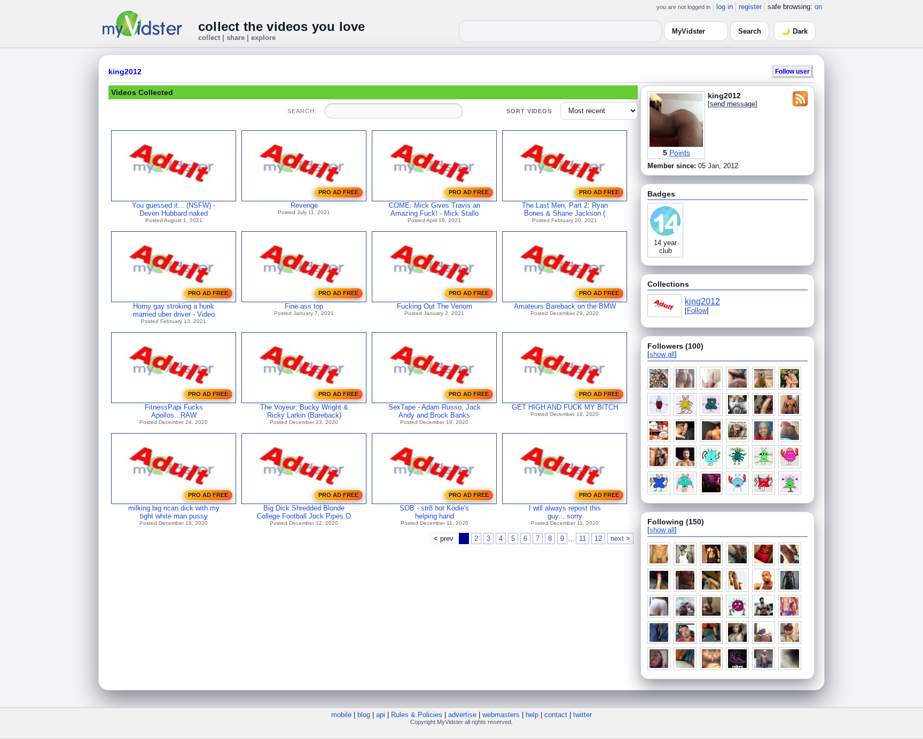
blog (363, 715)
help (532, 715)
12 (598, 538)
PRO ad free (338, 192)
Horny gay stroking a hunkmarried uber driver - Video (174, 310)
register (750, 7)
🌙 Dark (794, 31)
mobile (341, 715)
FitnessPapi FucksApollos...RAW (174, 411)
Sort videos (529, 111)
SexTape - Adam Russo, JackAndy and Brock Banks (434, 411)
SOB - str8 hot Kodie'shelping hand (434, 512)
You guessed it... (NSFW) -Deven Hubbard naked (173, 209)
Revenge (304, 205)
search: (301, 111)
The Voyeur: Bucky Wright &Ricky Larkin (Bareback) (304, 411)
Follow (697, 310)
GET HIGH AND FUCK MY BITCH (565, 407)
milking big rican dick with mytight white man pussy (174, 512)
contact (555, 715)
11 (582, 538)
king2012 (125, 71)
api (380, 715)
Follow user (792, 71)
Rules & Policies (416, 715)
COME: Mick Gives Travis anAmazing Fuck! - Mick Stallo (434, 209)
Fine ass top (304, 306)
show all (662, 354)
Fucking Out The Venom (434, 306)
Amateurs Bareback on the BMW (565, 306)
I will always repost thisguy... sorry (565, 512)
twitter (582, 715)
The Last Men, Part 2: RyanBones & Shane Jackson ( (565, 209)
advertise (462, 715)
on (818, 7)
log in (724, 7)
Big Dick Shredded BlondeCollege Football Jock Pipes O (304, 512)
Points (679, 152)
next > (620, 538)
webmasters (501, 715)
